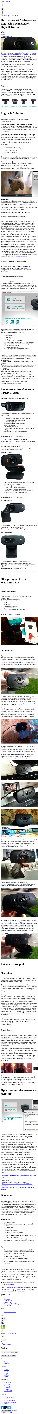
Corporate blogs (9, 1397)
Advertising (7, 1399)
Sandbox (7, 1376)
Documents (7, 1387)
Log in (6, 1362)
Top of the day (5, 1352)
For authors (7, 1384)
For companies (8, 1386)
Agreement (7, 1389)
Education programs (10, 1402)
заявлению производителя (15, 1287)
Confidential (8, 1391)
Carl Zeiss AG (8, 439)
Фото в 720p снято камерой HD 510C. (14, 1182)
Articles (6, 1370)
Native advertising (9, 1400)
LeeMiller (3, 15)
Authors (6, 1375)
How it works (8, 1382)
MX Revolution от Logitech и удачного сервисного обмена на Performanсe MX (19, 53)
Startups (6, 1403)
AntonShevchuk (11, 1284)
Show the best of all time (8, 1355)
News (6, 1371)
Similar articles (15, 1352)
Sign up (6, 1363)
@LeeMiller (12, 1333)
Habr (11, 1412)
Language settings (6, 1410)
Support (14, 1410)
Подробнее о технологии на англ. (16, 256)
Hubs (6, 1373)
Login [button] (2, 11)
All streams (7, 1)
